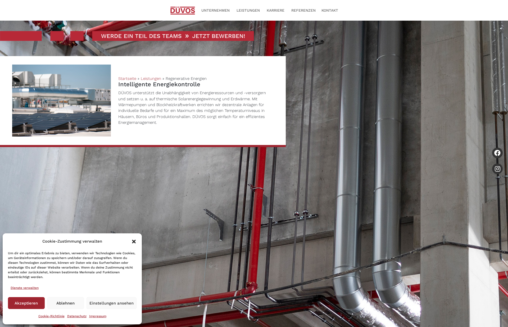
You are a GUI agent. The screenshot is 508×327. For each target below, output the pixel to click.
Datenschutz (77, 316)
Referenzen (303, 10)
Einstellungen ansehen (111, 303)
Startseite (127, 78)
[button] (134, 241)
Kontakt (329, 10)
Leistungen (248, 10)
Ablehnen (65, 303)
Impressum (97, 316)
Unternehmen (215, 10)
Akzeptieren (26, 303)
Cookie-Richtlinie (51, 316)
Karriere (275, 10)
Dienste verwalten (25, 288)
